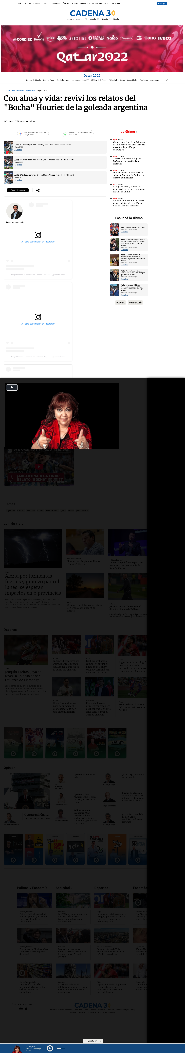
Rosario (105, 19)
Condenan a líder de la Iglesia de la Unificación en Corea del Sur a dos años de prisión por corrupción (129, 146)
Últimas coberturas (70, 3)
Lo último (128, 131)
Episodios (18, 150)
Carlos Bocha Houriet (16, 222)
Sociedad (121, 156)
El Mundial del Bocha (117, 80)
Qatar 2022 (93, 75)
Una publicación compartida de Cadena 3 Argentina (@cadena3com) (37, 275)
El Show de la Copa (98, 80)
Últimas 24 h (85, 3)
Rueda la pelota (63, 80)
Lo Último (70, 19)
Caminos (36, 3)
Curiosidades (132, 80)
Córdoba (92, 19)
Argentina (80, 19)
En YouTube (97, 3)
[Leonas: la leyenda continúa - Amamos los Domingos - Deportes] (114, 230)
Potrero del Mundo (33, 80)
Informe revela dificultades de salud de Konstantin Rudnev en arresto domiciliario (128, 175)
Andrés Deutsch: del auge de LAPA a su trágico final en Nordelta (127, 161)
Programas (55, 3)
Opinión (46, 3)
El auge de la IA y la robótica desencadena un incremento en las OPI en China (129, 189)
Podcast (120, 302)
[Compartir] (38, 190)
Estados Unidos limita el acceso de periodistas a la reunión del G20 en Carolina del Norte (128, 203)
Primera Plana (48, 80)
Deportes (27, 3)
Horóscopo (115, 3)
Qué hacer (144, 80)
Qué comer (154, 80)
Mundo (116, 19)
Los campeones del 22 (80, 80)
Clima (106, 3)
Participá (161, 3)
